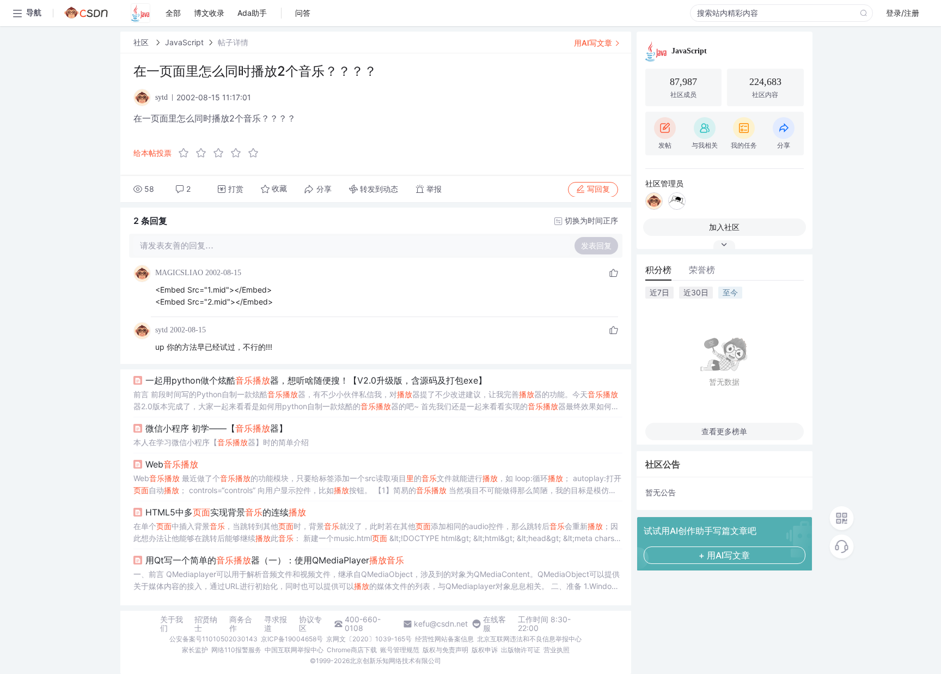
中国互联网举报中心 (294, 650)
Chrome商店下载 (352, 650)
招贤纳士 (205, 624)
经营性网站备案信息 (444, 639)
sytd (161, 330)
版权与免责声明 (445, 650)
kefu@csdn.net (441, 624)
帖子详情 (233, 42)
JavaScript (184, 42)
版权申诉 (485, 650)
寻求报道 (275, 624)
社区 (142, 42)
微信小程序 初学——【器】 (216, 428)
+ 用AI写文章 (724, 555)
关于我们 (171, 624)
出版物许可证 (520, 650)
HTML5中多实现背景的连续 (225, 512)
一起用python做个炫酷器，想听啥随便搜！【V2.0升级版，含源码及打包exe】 (316, 380)
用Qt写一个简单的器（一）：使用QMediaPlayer (274, 560)
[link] (142, 42)
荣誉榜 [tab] (702, 269)
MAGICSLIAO (179, 273)
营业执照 (556, 650)
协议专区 (310, 624)
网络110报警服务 (236, 650)
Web (171, 464)
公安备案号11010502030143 (213, 639)
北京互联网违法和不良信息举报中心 (529, 639)
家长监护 (195, 650)
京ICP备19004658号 (292, 639)
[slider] (221, 153)
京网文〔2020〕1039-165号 (369, 639)
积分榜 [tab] (658, 269)
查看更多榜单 (724, 431)
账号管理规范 (399, 650)
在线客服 (494, 624)
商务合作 (240, 624)
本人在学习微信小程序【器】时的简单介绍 (221, 442)
